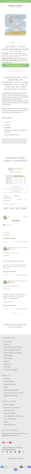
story (11, 208)
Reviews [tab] (6, 196)
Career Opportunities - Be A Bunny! (13, 416)
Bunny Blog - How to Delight (11, 407)
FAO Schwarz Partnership (10, 390)
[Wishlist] (29, 6)
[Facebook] (2, 452)
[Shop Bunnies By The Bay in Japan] (7, 442)
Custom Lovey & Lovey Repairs (12, 352)
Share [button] (6, 241)
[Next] (21, 42)
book (5, 208)
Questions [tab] (16, 196)
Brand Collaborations (9, 424)
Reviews (5, 387)
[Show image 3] (16, 42)
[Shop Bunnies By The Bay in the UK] (3, 442)
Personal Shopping (8, 404)
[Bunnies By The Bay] (15, 6)
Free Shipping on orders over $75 (15, 1)
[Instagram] (11, 452)
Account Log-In (7, 341)
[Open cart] (25, 6)
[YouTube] (19, 452)
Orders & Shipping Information (12, 350)
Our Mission (6, 378)
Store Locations (7, 358)
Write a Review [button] (16, 187)
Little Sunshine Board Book (9, 238)
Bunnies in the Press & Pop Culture (13, 393)
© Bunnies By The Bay (15, 458)
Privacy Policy (7, 364)
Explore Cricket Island (9, 384)
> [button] (20, 313)
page (17, 208)
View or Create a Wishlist (10, 369)
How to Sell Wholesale (9, 419)
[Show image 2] (14, 42)
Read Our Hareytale (9, 381)
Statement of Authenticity (10, 395)
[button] (24, 241)
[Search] (23, 6)
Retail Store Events (8, 410)
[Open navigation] (2, 6)
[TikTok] (23, 452)
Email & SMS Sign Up (9, 413)
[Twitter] (7, 452)
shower (24, 208)
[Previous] (9, 42)
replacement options (11, 57)
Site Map (6, 421)
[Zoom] (27, 12)
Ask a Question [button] (16, 191)
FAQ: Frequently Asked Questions (13, 347)
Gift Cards (6, 361)
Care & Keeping (8, 355)
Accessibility (7, 367)
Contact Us (6, 344)
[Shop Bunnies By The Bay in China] (10, 442)
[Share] (27, 16)
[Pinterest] (15, 452)
